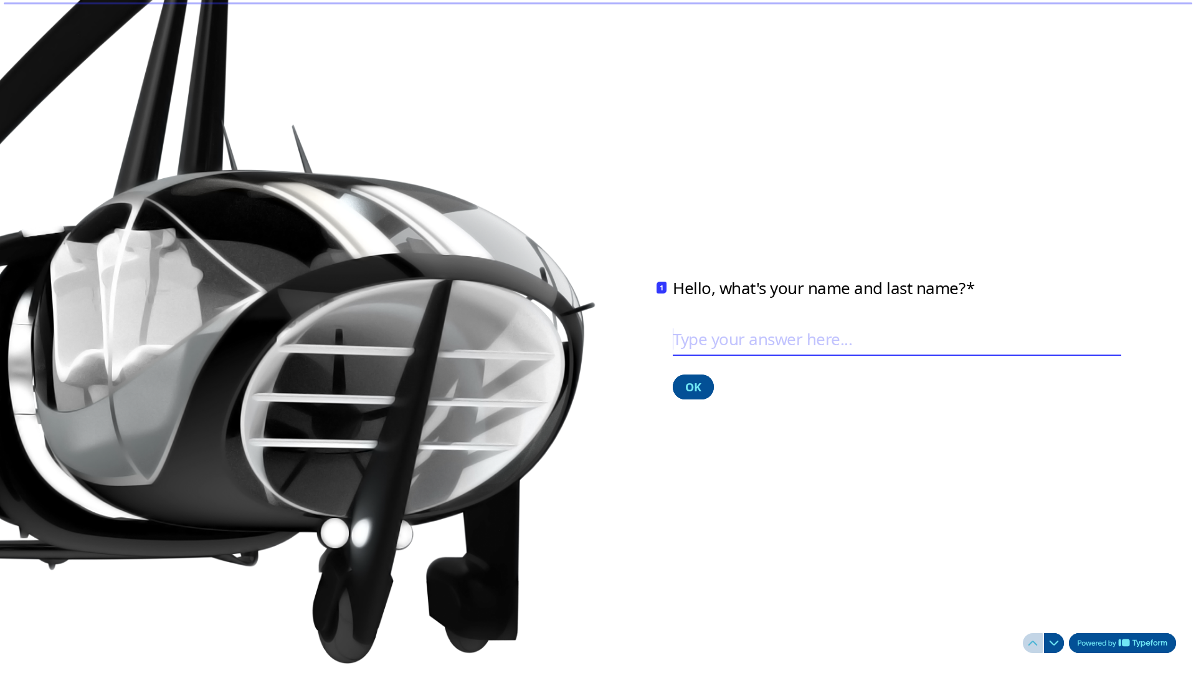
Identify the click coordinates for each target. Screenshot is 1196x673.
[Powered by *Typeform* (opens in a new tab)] (1122, 643)
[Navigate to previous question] (1033, 643)
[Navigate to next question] (1054, 643)
